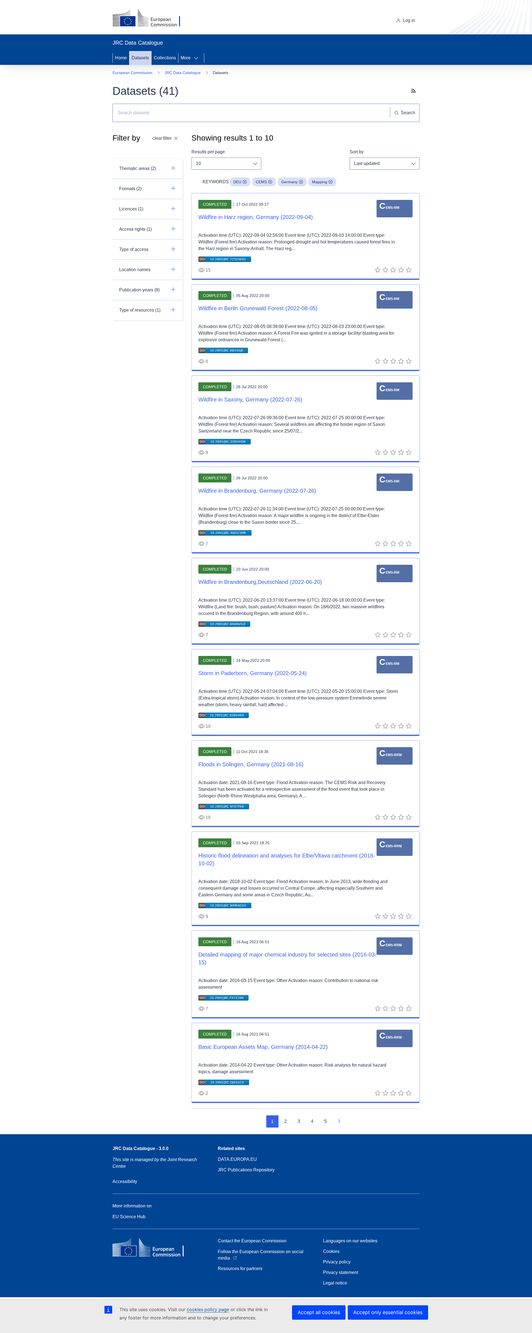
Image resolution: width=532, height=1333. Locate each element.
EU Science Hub (128, 1216)
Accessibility (124, 1181)
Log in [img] (409, 20)
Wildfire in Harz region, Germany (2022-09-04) (255, 217)
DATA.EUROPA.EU (237, 1159)
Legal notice (335, 1283)
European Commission (132, 72)
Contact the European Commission (252, 1240)
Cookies (331, 1251)
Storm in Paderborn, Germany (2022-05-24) (252, 673)
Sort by (357, 151)
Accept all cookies (319, 1312)
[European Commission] (150, 18)
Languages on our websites (350, 1240)
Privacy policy (337, 1262)
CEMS (261, 182)
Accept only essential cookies (388, 1312)
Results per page (208, 151)
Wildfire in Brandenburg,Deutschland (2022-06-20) (260, 582)
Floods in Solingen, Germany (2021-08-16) (250, 764)
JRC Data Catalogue (183, 72)
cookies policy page (208, 1309)
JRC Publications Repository (246, 1169)
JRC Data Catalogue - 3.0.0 (140, 1148)
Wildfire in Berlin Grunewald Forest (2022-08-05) (258, 308)
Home (121, 57)
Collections (165, 57)
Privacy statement (340, 1272)
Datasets (140, 57)
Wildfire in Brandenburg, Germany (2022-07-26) (257, 491)
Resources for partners (240, 1268)
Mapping (319, 182)
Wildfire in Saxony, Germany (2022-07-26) (250, 399)
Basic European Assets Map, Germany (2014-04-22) (263, 1047)
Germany (289, 182)
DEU (237, 182)
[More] (198, 58)
